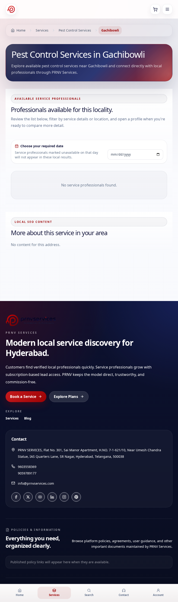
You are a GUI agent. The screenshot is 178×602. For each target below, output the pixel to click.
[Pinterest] (76, 497)
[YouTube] (40, 497)
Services (12, 418)
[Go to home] (11, 9)
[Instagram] (64, 497)
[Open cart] (155, 9)
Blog (27, 418)
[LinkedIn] (52, 497)
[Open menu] (167, 9)
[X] (28, 497)
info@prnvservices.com (36, 483)
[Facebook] (16, 497)
